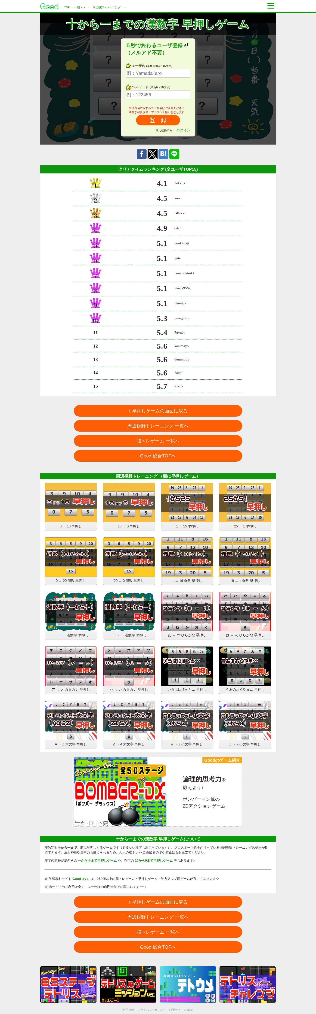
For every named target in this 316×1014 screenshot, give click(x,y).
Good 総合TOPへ (158, 455)
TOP (67, 7)
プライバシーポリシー (151, 1009)
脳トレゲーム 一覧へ (158, 440)
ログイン (183, 130)
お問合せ (174, 1009)
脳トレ (81, 7)
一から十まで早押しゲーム (97, 860)
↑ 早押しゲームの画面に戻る (158, 410)
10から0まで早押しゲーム (154, 860)
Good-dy (79, 879)
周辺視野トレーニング (107, 7)
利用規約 (128, 1009)
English (188, 1009)
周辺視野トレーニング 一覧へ (158, 425)
